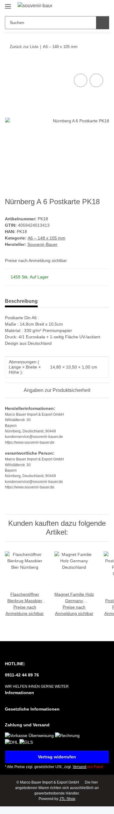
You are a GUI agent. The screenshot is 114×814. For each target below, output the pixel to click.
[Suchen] (102, 22)
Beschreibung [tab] (21, 301)
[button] (85, 7)
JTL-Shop (67, 799)
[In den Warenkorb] (10, 65)
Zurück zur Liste (24, 46)
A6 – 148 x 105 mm (46, 238)
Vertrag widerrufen (57, 756)
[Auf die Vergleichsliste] (80, 80)
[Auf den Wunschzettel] (96, 80)
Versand (79, 767)
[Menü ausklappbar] (8, 4)
